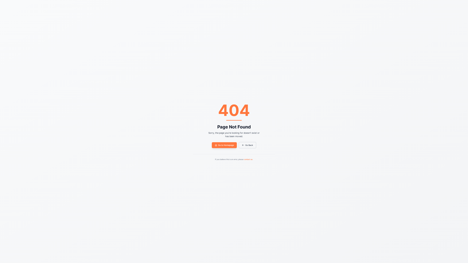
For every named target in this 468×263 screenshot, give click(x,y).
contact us (248, 159)
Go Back (249, 145)
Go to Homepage (226, 145)
